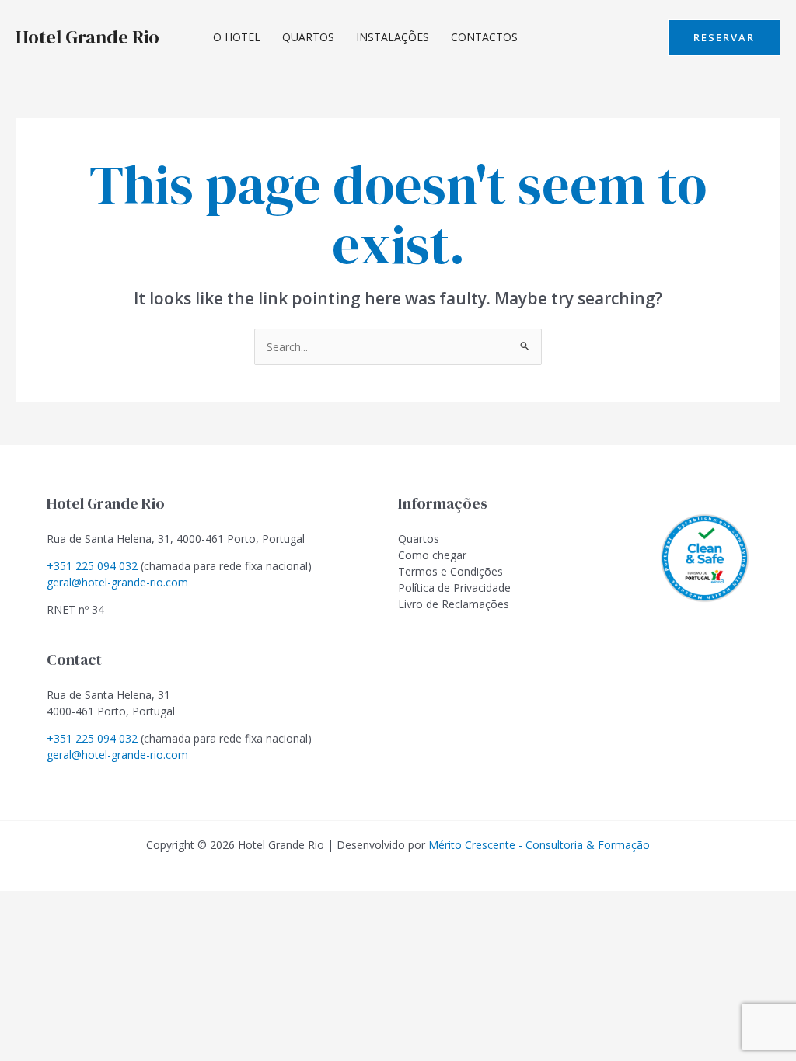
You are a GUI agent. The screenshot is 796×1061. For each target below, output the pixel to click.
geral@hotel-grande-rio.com (117, 582)
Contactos (484, 37)
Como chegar (432, 555)
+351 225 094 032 (92, 565)
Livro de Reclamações (453, 604)
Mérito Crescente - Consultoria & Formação (539, 844)
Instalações (392, 37)
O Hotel (236, 37)
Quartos (308, 37)
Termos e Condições (450, 571)
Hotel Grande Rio (87, 37)
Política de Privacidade (454, 587)
